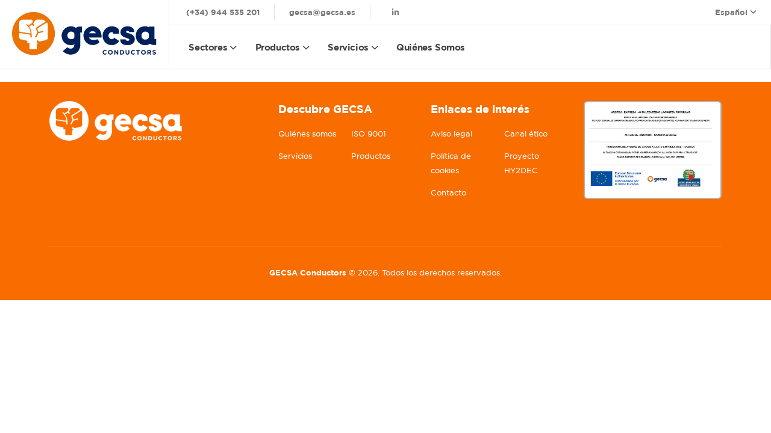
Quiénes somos (430, 47)
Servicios (348, 47)
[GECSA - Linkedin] (395, 12)
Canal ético (526, 134)
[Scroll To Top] (750, 419)
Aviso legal (451, 134)
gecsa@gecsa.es (322, 12)
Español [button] (732, 12)
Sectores (208, 47)
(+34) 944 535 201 (223, 12)
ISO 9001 (368, 134)
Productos (277, 47)
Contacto (448, 193)
